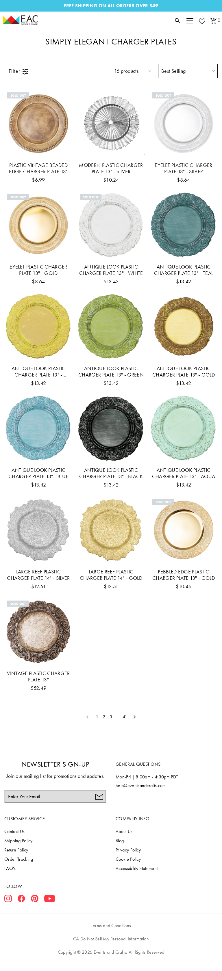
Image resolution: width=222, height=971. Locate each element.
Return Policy (16, 850)
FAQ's (10, 868)
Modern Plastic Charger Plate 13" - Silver (111, 168)
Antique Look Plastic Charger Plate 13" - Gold (183, 371)
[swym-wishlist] (202, 21)
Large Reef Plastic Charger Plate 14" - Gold (111, 575)
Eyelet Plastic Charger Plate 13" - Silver (183, 168)
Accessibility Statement (137, 868)
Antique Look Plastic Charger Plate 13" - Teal (183, 270)
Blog (120, 841)
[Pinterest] (34, 900)
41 (125, 717)
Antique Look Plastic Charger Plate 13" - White (111, 270)
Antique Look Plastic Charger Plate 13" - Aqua (183, 473)
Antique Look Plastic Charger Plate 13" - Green (111, 371)
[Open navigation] (189, 20)
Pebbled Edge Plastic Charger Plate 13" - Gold (183, 575)
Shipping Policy (18, 841)
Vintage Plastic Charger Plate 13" (38, 676)
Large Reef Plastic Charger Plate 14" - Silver (38, 575)
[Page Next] (135, 717)
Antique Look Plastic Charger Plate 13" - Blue (38, 473)
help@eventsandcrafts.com (141, 785)
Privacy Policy (128, 850)
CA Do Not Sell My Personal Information (111, 939)
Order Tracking (18, 859)
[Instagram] (8, 900)
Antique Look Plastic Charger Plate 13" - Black (111, 473)
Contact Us (14, 831)
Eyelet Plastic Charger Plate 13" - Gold (38, 270)
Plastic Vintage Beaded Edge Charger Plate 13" (38, 168)
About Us (124, 831)
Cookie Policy (128, 859)
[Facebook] (21, 900)
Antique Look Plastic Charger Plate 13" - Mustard (38, 371)
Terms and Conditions (111, 925)
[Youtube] (49, 900)
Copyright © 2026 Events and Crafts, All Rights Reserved (111, 952)
